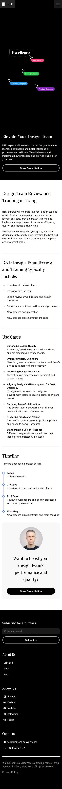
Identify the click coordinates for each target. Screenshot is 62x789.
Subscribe (31, 640)
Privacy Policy (10, 772)
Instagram (12, 713)
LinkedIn (11, 696)
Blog (5, 674)
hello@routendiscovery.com (22, 741)
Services (8, 662)
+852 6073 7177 (16, 747)
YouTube (11, 708)
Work (6, 668)
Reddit (10, 719)
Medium (11, 702)
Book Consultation (31, 168)
